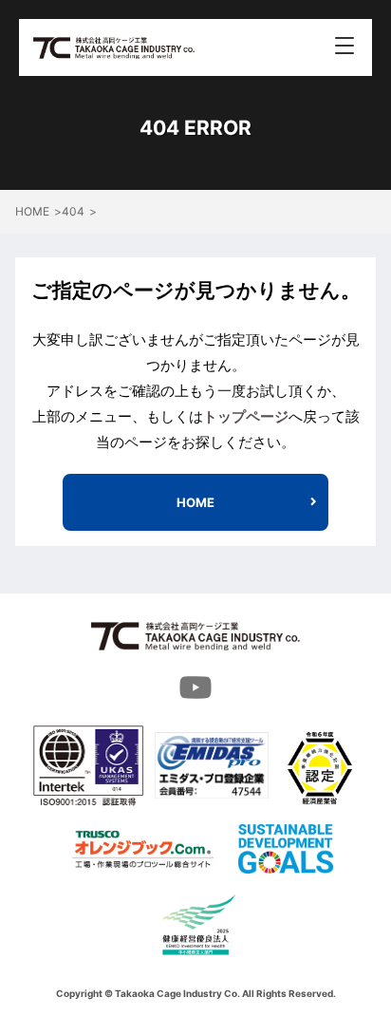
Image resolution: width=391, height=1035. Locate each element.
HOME (195, 502)
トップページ (246, 416)
